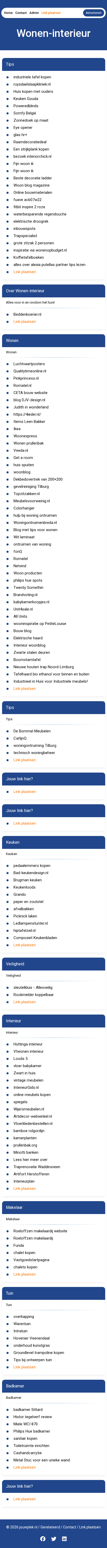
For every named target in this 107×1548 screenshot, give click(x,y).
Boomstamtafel (27, 659)
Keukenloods (25, 887)
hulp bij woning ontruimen (35, 515)
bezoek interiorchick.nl (32, 156)
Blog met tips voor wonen (35, 530)
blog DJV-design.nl (29, 400)
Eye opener (23, 127)
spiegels (21, 1102)
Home (8, 13)
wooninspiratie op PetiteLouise (40, 623)
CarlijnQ (20, 738)
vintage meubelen (28, 1080)
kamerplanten (25, 1138)
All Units (20, 616)
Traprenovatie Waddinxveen (37, 1167)
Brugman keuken (28, 880)
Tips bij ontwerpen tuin (33, 1360)
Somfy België (25, 113)
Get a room (23, 457)
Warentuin (22, 1323)
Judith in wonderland (31, 407)
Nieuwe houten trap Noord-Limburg (44, 667)
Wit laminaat (24, 537)
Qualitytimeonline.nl (30, 371)
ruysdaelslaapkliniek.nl (32, 84)
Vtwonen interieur (29, 1051)
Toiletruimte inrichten (31, 1445)
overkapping (24, 1316)
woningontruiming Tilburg (35, 745)
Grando (20, 894)
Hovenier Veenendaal (32, 1338)
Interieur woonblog (29, 645)
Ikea (17, 428)
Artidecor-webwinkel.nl (33, 1116)
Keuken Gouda (26, 98)
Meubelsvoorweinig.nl (32, 501)
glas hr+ (20, 134)
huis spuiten (24, 465)
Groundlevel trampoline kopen (39, 1352)
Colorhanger (24, 508)
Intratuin (21, 1331)
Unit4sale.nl (23, 609)
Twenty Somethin (28, 587)
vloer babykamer (28, 1066)
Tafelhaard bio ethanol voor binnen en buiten (51, 674)
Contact (21, 13)
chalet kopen (24, 1252)
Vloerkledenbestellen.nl (33, 1123)
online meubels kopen (32, 1094)
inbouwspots (25, 228)
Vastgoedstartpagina (31, 1260)
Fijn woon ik (24, 163)
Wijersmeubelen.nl (29, 1109)
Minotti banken (26, 1152)
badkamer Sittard (28, 1409)
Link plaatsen (51, 13)
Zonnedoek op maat (31, 120)
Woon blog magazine (32, 185)
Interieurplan (24, 1181)
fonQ (18, 551)
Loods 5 (21, 1058)
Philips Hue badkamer (32, 1431)
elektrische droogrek (31, 221)
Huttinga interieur (28, 1044)
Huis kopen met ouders (33, 91)
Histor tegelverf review (33, 1417)
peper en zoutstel (28, 901)
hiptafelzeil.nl (25, 930)
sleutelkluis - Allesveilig (33, 987)
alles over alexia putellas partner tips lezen (49, 264)
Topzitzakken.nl (27, 493)
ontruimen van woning (32, 544)
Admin (34, 13)
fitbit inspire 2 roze (29, 207)
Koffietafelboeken (29, 257)
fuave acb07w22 (28, 199)
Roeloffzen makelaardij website (40, 1231)
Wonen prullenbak (29, 443)
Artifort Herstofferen (31, 1174)
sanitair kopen (25, 1438)
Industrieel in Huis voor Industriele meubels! (51, 681)
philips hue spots (28, 580)
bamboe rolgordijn (29, 1130)
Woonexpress (25, 436)
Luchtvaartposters (29, 364)
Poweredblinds (26, 106)
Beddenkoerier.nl (27, 314)
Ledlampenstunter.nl (31, 923)
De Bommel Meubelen (32, 731)
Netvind (20, 566)
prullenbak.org (25, 1145)
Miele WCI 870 (26, 1424)
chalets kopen (25, 1267)
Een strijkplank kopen (31, 149)
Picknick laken (25, 916)
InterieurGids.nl (26, 1087)
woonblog (22, 472)
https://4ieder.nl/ (27, 414)
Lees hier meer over (31, 1159)
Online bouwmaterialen (33, 192)
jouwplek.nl (28, 1527)
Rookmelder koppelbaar (34, 994)
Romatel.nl (22, 385)
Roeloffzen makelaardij (33, 1238)
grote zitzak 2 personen (34, 243)
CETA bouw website (31, 392)
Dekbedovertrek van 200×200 (38, 479)
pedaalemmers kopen (32, 865)
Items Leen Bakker (29, 421)
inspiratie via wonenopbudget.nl (40, 250)
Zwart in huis (25, 1073)
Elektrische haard (28, 638)
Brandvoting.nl (25, 594)
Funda (19, 1245)
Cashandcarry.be (28, 1453)
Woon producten (28, 573)
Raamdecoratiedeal (30, 142)
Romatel (21, 558)
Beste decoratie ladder (33, 178)
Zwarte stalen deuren (32, 652)
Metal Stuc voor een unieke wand (42, 1460)
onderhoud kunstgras (32, 1345)
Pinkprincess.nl (26, 378)
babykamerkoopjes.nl (31, 602)
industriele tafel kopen (32, 77)
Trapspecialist (25, 235)
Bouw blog (22, 631)
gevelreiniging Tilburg (31, 486)
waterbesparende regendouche (40, 214)
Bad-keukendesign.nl (31, 873)
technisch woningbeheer (34, 752)
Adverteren (94, 13)
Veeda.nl (21, 450)
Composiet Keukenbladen (35, 937)
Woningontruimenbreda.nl (35, 522)
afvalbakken (24, 909)
